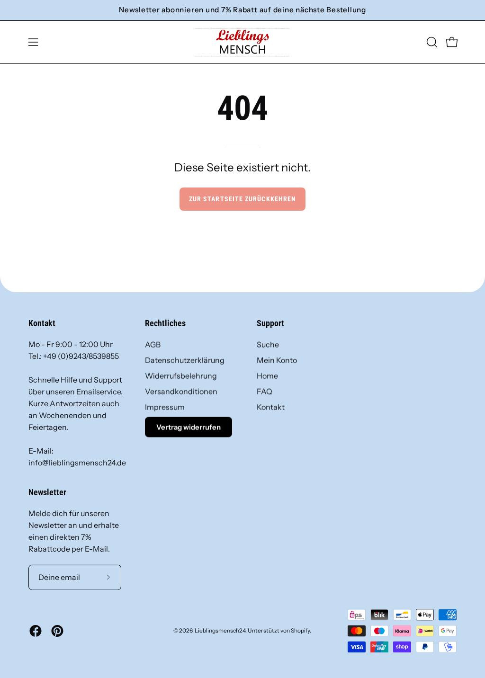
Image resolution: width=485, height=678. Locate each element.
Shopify (300, 630)
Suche (268, 344)
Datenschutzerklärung (185, 360)
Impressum (165, 406)
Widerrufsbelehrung (181, 375)
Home (267, 375)
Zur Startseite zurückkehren (242, 199)
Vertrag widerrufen (188, 426)
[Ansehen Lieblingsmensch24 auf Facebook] (35, 631)
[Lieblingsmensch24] (242, 42)
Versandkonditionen (181, 391)
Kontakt (271, 406)
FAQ (264, 391)
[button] (431, 42)
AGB (153, 344)
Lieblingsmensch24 (220, 630)
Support (270, 323)
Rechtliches (165, 323)
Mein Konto (277, 360)
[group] (242, 10)
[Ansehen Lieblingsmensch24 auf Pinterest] (57, 631)
